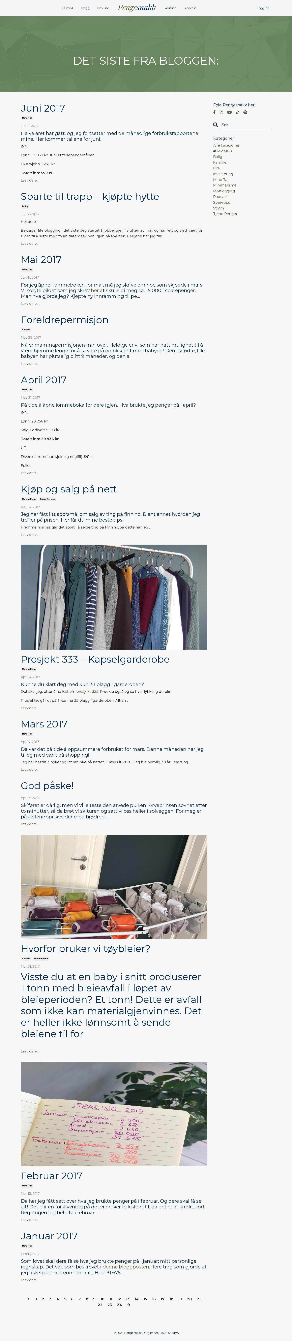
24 (119, 1305)
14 (136, 1299)
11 (110, 1299)
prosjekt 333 (87, 691)
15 (145, 1299)
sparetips (221, 202)
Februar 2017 (51, 1176)
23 (109, 1305)
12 (119, 1299)
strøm (218, 208)
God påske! (47, 785)
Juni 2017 (43, 108)
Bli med (67, 8)
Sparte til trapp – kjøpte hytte (90, 196)
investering (223, 174)
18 (171, 1299)
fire (216, 168)
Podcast (190, 8)
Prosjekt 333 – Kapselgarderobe (95, 659)
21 (199, 1299)
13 (128, 1299)
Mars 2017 (44, 724)
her (95, 290)
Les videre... (30, 180)
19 (180, 1299)
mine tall (27, 118)
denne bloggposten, (126, 1267)
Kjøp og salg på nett (69, 489)
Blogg (85, 8)
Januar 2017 (49, 1236)
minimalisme (29, 499)
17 (162, 1299)
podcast (220, 197)
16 (154, 1299)
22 (100, 1305)
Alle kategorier (226, 145)
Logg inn (263, 8)
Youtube (170, 8)
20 (189, 1299)
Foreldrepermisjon (65, 320)
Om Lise (103, 8)
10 (102, 1299)
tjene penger (47, 499)
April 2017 (44, 380)
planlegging (224, 191)
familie (26, 329)
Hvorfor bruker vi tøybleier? (86, 948)
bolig (25, 206)
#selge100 (222, 151)
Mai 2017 (41, 259)
